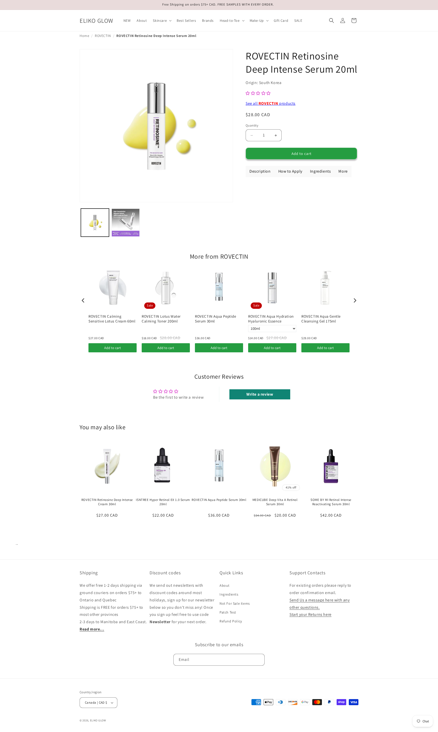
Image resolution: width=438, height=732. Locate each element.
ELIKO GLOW (98, 720)
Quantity (252, 125)
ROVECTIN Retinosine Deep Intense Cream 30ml (107, 502)
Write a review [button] (259, 394)
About (225, 585)
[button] (162, 20)
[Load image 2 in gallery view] (126, 223)
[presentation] (83, 300)
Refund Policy (231, 621)
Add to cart (112, 347)
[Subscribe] (258, 660)
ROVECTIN (103, 35)
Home (84, 35)
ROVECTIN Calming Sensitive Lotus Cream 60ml (112, 319)
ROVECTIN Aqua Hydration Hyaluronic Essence (271, 319)
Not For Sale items (235, 603)
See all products (271, 103)
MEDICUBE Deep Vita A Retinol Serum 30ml (275, 502)
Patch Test (228, 612)
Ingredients (229, 594)
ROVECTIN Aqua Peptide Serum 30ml (215, 319)
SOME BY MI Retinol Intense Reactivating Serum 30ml (331, 502)
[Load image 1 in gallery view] (95, 223)
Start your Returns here (310, 614)
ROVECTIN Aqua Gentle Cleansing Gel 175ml (321, 319)
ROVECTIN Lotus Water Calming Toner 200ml (161, 319)
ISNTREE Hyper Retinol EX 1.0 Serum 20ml (163, 502)
